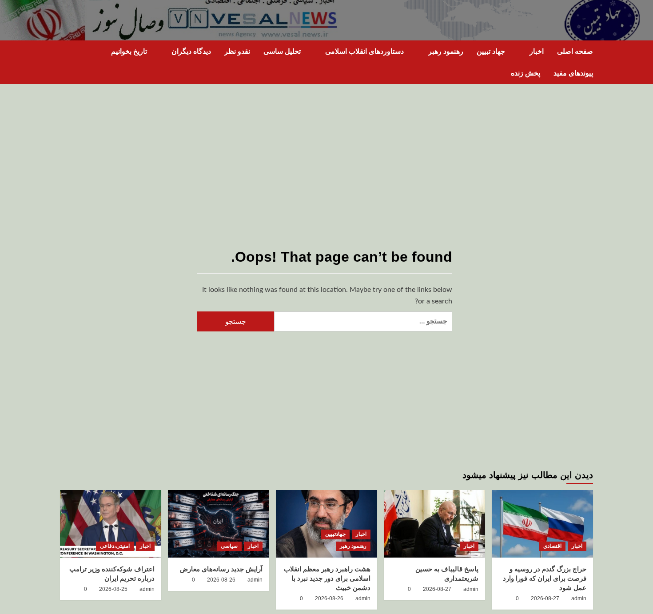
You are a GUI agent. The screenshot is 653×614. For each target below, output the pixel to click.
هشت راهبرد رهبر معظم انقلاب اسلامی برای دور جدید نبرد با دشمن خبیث (327, 578)
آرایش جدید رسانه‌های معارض (221, 569)
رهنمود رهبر (445, 51)
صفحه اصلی (575, 51)
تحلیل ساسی (282, 51)
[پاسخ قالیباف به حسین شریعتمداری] (434, 524)
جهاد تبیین (491, 51)
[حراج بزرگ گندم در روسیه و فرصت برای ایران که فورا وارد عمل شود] (542, 524)
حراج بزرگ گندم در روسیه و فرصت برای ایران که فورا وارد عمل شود (544, 578)
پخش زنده (525, 73)
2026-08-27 (545, 598)
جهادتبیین (335, 534)
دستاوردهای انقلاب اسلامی (364, 51)
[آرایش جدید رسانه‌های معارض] (218, 524)
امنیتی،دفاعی (115, 546)
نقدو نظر (237, 51)
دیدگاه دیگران (191, 51)
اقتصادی (552, 546)
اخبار (537, 51)
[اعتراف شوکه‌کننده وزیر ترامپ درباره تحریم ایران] (110, 524)
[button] (65, 62)
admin (578, 598)
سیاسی (229, 546)
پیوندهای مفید (573, 73)
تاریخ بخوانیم (129, 51)
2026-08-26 (329, 598)
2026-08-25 (113, 589)
